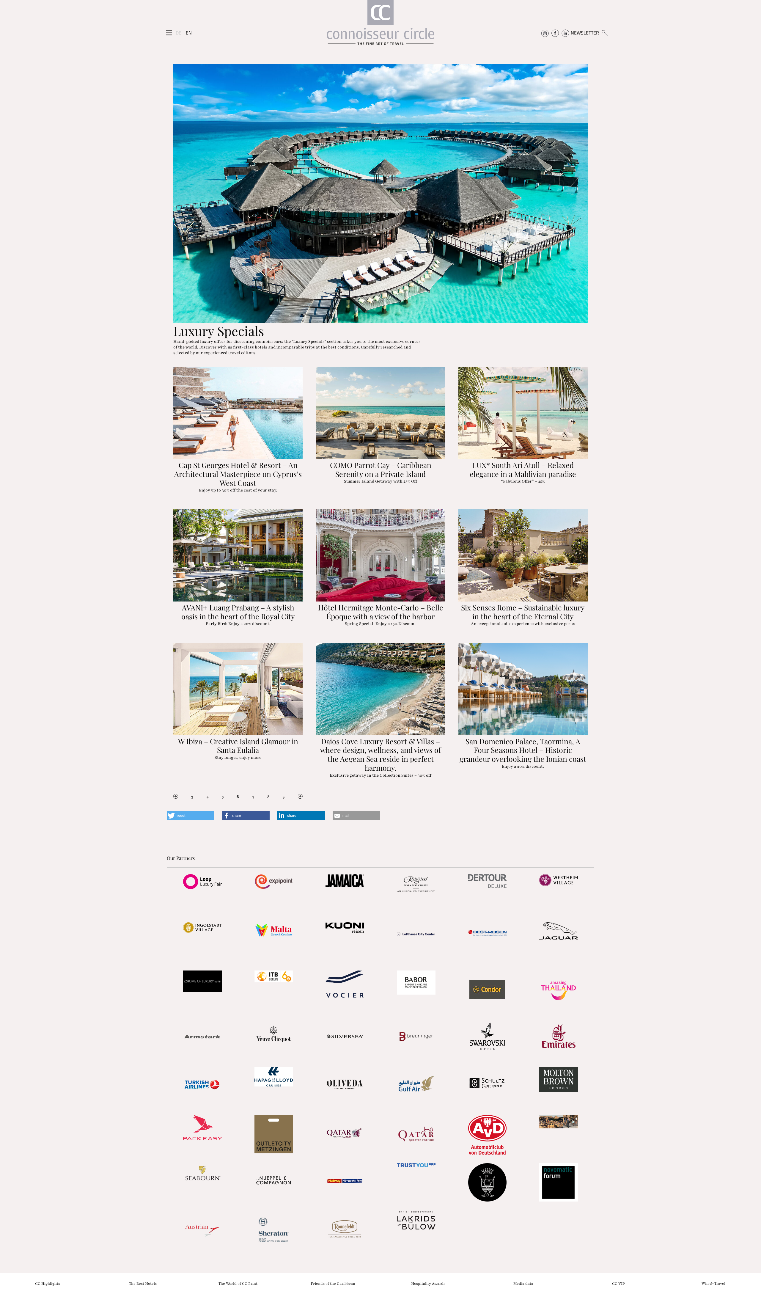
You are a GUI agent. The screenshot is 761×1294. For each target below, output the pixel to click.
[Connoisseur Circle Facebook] (555, 32)
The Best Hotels (143, 1283)
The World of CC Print (237, 1283)
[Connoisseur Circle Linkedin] (565, 32)
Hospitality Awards (428, 1283)
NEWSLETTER (585, 32)
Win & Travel (713, 1283)
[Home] (380, 25)
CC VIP (618, 1283)
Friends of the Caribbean (333, 1283)
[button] (190, 815)
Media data (523, 1283)
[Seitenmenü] (169, 33)
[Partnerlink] (202, 881)
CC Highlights (47, 1283)
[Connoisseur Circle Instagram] (545, 32)
